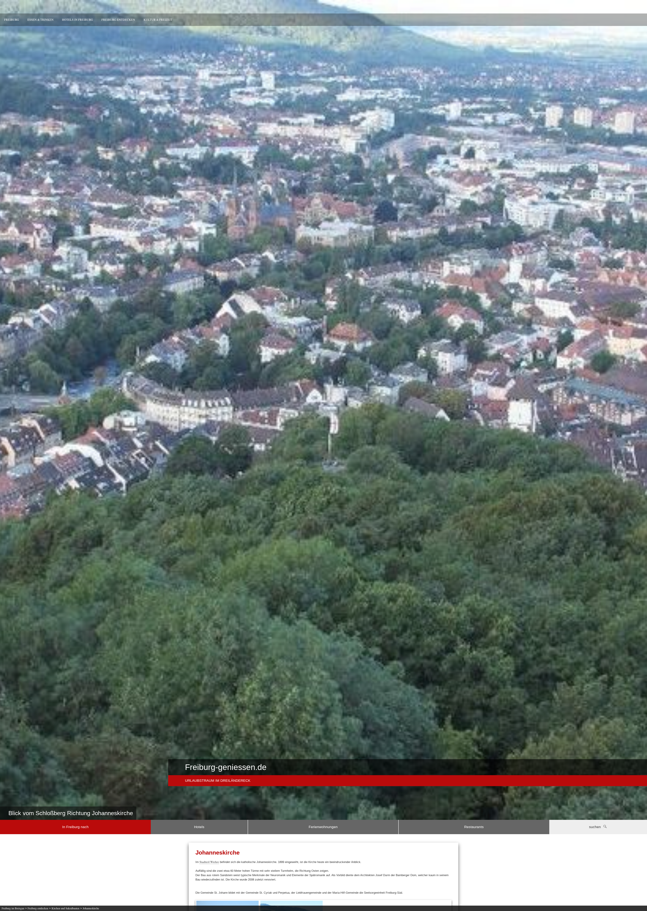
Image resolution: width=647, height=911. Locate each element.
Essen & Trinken (40, 20)
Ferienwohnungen (323, 827)
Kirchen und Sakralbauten (65, 908)
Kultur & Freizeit (158, 20)
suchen (595, 827)
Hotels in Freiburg (77, 20)
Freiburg (11, 20)
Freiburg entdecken (118, 20)
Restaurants (474, 827)
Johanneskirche (91, 908)
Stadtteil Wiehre (209, 862)
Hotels (199, 827)
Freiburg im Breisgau (13, 908)
